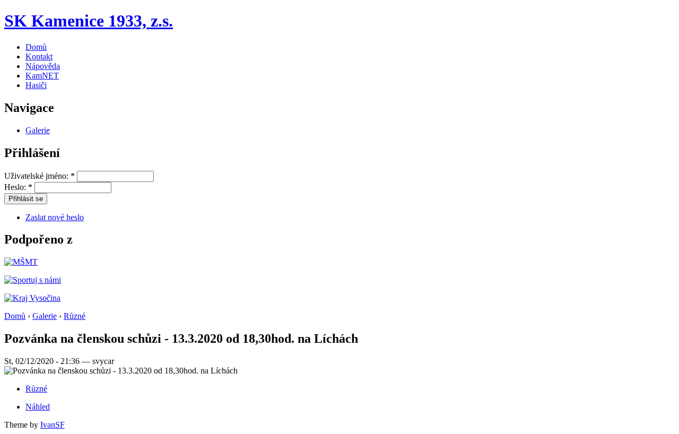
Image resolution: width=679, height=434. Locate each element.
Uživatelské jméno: (39, 175)
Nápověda (42, 66)
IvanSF (52, 424)
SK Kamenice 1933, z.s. (88, 20)
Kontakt (39, 56)
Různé (74, 315)
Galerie (37, 130)
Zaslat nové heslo (54, 217)
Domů (36, 46)
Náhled (37, 406)
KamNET (42, 75)
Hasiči (36, 85)
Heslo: (18, 187)
